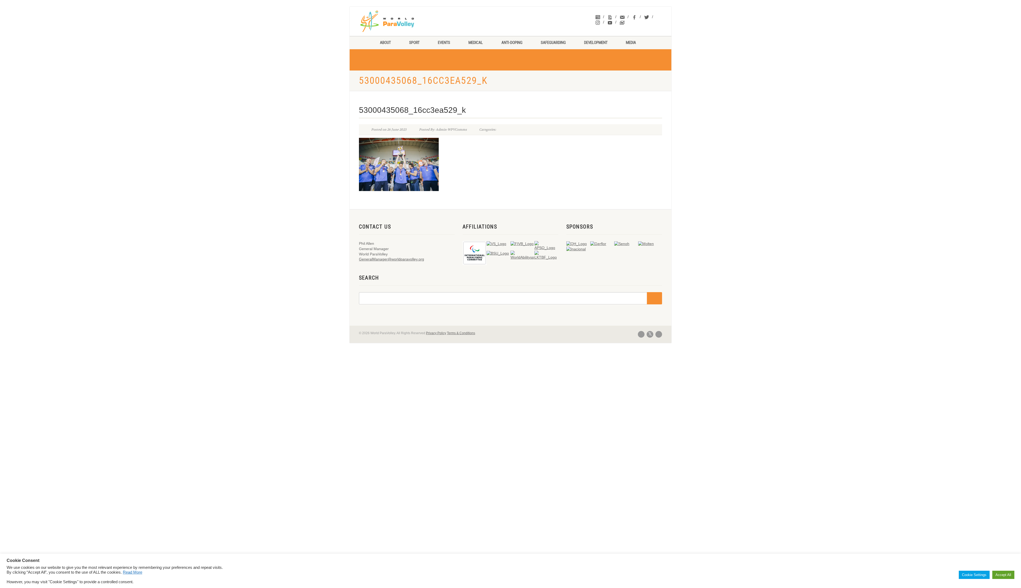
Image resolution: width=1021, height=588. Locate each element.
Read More (132, 572)
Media (631, 42)
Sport (414, 42)
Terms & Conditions (461, 333)
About (385, 42)
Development (596, 42)
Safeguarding (553, 42)
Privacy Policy (436, 333)
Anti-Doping (511, 42)
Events (444, 42)
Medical (475, 42)
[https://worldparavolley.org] (394, 21)
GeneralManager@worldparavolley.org (391, 259)
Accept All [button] (1003, 575)
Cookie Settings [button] (974, 575)
